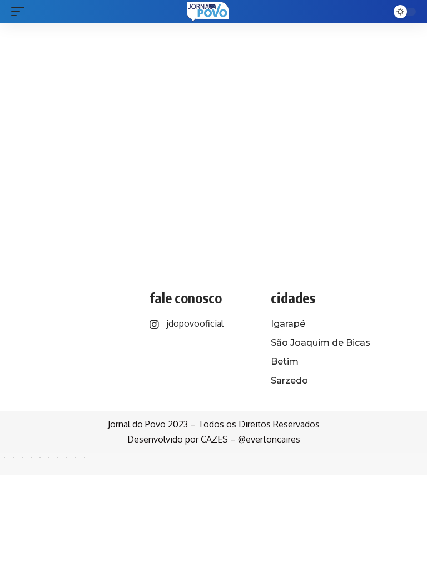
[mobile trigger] (20, 11)
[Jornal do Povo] (208, 11)
